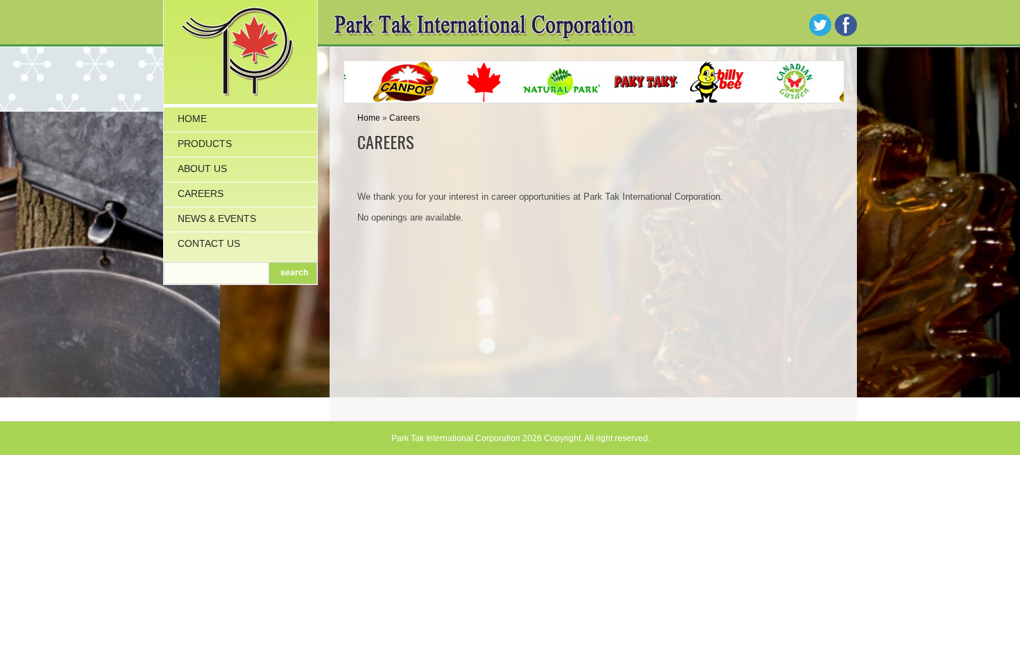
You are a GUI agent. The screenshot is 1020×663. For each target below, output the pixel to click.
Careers (200, 193)
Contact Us (209, 243)
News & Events (217, 218)
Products (205, 143)
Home (192, 118)
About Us (202, 168)
